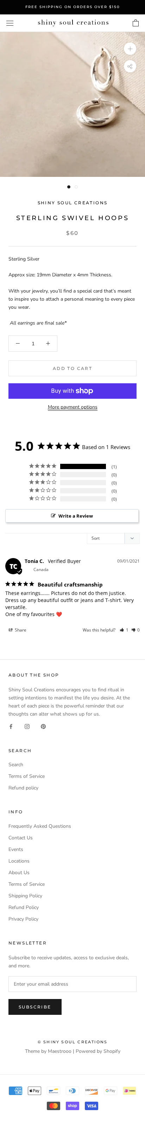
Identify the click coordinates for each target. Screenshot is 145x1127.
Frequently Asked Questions (39, 826)
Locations (19, 861)
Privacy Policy (23, 919)
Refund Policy (23, 907)
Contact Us (20, 837)
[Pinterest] (43, 726)
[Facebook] (10, 726)
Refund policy (23, 788)
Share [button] (20, 630)
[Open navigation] (9, 23)
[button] (124, 630)
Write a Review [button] (75, 516)
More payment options (72, 407)
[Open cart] (136, 23)
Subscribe (35, 1007)
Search (15, 764)
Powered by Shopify (98, 1051)
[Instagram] (27, 726)
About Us (19, 872)
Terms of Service (26, 776)
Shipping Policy (25, 895)
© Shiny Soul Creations (72, 1041)
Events (15, 849)
